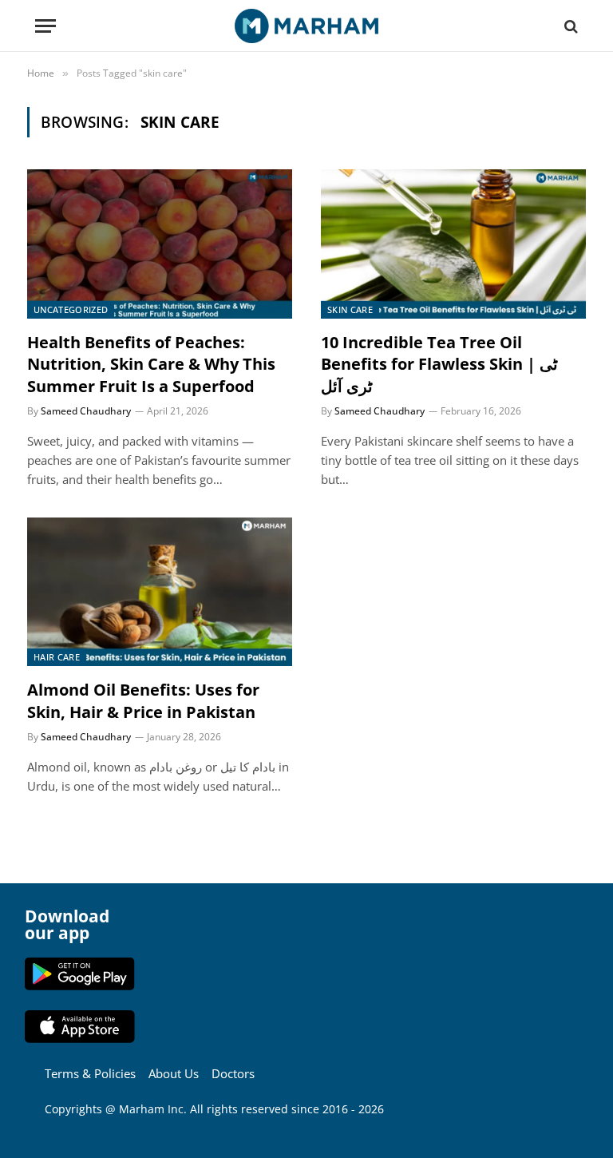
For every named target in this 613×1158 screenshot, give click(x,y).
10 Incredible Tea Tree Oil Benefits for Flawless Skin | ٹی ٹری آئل (439, 363)
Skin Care (350, 309)
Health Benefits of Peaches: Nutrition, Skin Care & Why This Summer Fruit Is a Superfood (151, 363)
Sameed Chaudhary (86, 411)
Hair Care (57, 657)
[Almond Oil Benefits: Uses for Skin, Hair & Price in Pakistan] (159, 592)
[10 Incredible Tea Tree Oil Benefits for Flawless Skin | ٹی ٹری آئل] (453, 244)
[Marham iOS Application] (80, 1038)
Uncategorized (71, 309)
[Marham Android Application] (80, 985)
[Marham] (306, 26)
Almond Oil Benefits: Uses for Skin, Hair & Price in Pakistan (143, 700)
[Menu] (45, 26)
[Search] (569, 26)
